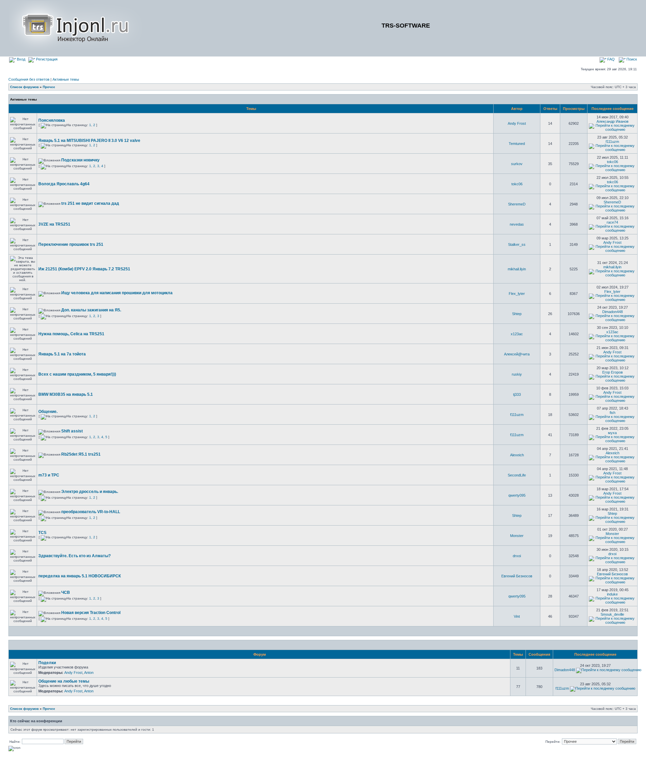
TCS (42, 532)
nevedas (517, 224)
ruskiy (517, 374)
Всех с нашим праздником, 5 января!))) (77, 374)
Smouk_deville (612, 614)
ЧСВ (65, 592)
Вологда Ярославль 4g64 (63, 184)
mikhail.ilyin (517, 269)
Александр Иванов (613, 121)
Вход (20, 59)
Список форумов (24, 87)
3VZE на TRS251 (54, 224)
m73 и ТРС (48, 475)
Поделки (47, 662)
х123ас (517, 334)
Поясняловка (51, 120)
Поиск (631, 59)
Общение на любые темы (63, 681)
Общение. (48, 411)
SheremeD (517, 204)
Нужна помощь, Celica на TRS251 (71, 334)
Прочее (49, 87)
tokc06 (612, 162)
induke (612, 594)
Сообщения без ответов (28, 79)
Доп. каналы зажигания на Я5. (91, 310)
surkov (517, 164)
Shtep (517, 314)
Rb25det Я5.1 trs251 (81, 454)
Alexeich (517, 455)
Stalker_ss (517, 244)
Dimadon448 (612, 312)
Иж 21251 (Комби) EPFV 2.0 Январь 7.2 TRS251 (84, 269)
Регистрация (46, 59)
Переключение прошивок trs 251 (70, 244)
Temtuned (517, 144)
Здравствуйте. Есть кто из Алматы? (74, 555)
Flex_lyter (517, 294)
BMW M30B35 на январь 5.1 (65, 394)
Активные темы (65, 79)
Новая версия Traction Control (90, 612)
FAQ (610, 59)
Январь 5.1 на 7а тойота (62, 354)
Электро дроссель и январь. (89, 491)
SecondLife (517, 475)
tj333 (517, 394)
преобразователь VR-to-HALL (90, 511)
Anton (89, 673)
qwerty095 (517, 495)
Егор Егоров (612, 372)
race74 (612, 222)
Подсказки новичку (80, 160)
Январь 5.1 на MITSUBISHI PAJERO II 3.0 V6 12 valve (89, 140)
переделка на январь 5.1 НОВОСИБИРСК (79, 576)
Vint (517, 616)
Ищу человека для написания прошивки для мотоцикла (117, 293)
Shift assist (72, 431)
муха (612, 433)
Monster (517, 536)
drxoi (517, 556)
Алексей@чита (517, 354)
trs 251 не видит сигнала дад (90, 203)
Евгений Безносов (516, 576)
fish (612, 413)
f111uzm (612, 142)
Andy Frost (517, 123)
